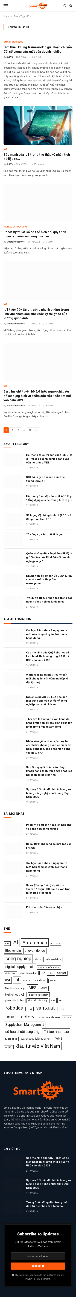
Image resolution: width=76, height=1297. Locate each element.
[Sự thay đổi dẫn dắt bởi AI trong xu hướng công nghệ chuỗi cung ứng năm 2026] (13, 794)
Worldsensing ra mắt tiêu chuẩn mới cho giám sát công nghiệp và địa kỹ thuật (47, 678)
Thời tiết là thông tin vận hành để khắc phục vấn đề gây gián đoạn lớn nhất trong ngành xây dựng (49, 722)
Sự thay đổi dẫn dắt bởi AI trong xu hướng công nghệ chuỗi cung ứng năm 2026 (48, 793)
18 (30, 430)
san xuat (45, 1008)
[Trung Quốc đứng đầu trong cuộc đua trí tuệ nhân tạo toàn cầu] (13, 1207)
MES (32, 987)
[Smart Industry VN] (38, 5)
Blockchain (13, 950)
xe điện (8, 1047)
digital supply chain (19, 967)
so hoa (67, 1017)
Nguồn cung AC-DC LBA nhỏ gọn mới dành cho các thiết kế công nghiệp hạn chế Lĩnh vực (46, 700)
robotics (14, 1008)
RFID (61, 1000)
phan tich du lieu (14, 1000)
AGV (7, 943)
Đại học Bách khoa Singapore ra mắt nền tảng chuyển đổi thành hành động (46, 634)
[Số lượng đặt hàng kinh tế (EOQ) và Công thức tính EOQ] (13, 520)
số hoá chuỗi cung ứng (22, 1032)
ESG (51, 973)
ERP (43, 973)
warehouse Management (36, 1038)
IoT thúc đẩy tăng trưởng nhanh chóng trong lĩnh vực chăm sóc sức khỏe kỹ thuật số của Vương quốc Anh (36, 314)
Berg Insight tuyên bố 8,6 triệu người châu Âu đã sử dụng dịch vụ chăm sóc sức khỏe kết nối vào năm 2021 (37, 396)
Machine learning (15, 988)
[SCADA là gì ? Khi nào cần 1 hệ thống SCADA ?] (13, 481)
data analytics (53, 959)
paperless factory (38, 994)
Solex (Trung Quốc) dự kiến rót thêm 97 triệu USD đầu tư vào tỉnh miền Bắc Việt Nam (48, 889)
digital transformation (48, 967)
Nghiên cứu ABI (15, 994)
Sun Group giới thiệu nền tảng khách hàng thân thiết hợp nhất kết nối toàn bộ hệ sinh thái (49, 771)
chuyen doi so (35, 951)
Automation (34, 942)
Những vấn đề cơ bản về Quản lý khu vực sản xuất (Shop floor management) (49, 579)
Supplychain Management (24, 1025)
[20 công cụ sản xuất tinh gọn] (13, 539)
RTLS (29, 1008)
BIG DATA (55, 943)
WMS (58, 1038)
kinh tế (26, 980)
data (38, 959)
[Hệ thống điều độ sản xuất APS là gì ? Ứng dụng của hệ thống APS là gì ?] (13, 501)
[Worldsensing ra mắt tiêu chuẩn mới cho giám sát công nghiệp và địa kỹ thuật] (13, 679)
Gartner (61, 973)
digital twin (10, 973)
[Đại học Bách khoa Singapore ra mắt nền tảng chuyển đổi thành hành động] (13, 635)
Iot (16, 979)
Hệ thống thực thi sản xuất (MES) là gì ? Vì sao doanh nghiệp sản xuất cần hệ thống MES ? (49, 458)
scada (61, 1009)
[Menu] (6, 6)
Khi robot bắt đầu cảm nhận (44, 907)
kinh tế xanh (40, 980)
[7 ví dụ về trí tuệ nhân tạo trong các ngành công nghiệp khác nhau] (13, 602)
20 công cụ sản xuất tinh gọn (44, 534)
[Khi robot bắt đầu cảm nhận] (13, 912)
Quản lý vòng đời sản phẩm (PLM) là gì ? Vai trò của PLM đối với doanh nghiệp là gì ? (49, 557)
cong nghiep (18, 958)
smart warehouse (49, 1017)
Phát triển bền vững (37, 1000)
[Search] (70, 6)
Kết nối (53, 980)
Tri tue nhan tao (56, 1032)
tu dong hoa (11, 1038)
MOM (43, 988)
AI (15, 942)
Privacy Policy (32, 1279)
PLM (53, 1000)
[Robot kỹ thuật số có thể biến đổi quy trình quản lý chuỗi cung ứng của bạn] (38, 203)
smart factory (19, 1016)
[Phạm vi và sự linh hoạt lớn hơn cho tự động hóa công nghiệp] (13, 829)
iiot (7, 980)
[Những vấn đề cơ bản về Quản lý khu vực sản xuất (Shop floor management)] (13, 580)
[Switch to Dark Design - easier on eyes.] (65, 5)
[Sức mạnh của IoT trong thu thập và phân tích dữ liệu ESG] (38, 125)
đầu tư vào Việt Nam (38, 1046)
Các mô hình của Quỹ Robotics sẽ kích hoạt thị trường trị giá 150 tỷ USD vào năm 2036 (47, 656)
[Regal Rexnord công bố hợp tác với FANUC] (13, 848)
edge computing (28, 973)
